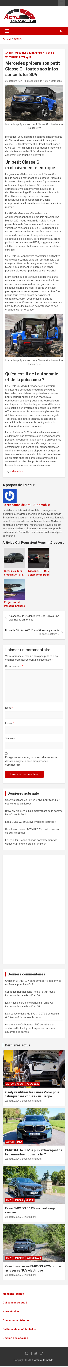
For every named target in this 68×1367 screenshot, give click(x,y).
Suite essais (34, 1258)
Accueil (7, 39)
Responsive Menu (61, 3)
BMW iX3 (19, 1258)
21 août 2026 (12, 1216)
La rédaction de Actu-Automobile (43, 80)
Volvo (20, 1084)
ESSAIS (29, 1200)
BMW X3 (18, 1200)
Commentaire (14, 666)
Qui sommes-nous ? (15, 1302)
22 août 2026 (12, 1158)
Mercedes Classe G (41, 53)
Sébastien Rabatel (32, 1100)
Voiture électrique (18, 57)
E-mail (9, 723)
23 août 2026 (12, 1100)
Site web (10, 738)
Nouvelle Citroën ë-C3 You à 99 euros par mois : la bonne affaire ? (32, 632)
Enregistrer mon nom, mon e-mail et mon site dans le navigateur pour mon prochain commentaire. (31, 761)
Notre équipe (11, 1311)
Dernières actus (17, 1045)
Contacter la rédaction (16, 1320)
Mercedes (21, 53)
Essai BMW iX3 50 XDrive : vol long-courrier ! (30, 821)
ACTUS (17, 39)
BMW (19, 1142)
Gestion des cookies (15, 1337)
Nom (9, 708)
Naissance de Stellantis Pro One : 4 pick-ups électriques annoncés (34, 617)
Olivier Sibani (29, 1216)
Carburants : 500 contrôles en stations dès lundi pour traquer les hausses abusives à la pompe (30, 1028)
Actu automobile (43, 1359)
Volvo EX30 (33, 1084)
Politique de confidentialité (19, 1329)
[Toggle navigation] (7, 31)
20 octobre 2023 (14, 80)
